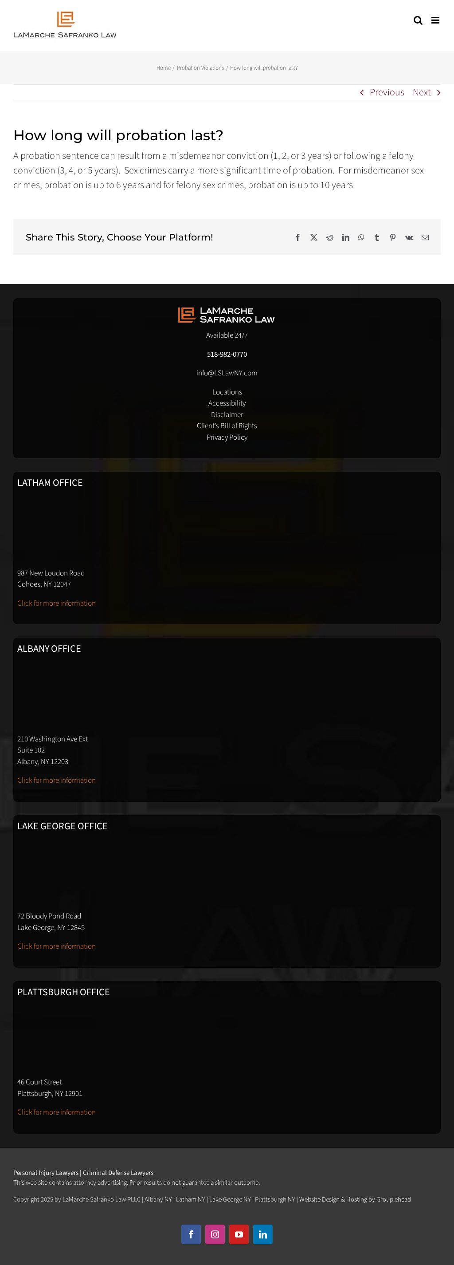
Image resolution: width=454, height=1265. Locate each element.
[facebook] (191, 1234)
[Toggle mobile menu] (436, 20)
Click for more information (56, 603)
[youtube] (239, 1234)
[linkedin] (263, 1234)
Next (422, 92)
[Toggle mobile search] (418, 20)
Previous (387, 92)
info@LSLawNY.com (227, 373)
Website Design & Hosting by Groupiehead (355, 1199)
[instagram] (215, 1234)
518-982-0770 (227, 354)
